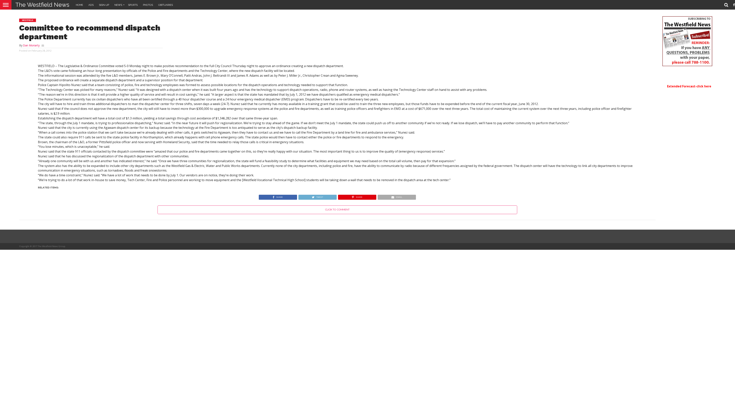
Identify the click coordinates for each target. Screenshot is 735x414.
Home (79, 4)
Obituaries (165, 4)
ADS (91, 4)
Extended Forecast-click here (689, 86)
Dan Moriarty (31, 45)
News (118, 4)
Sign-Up (104, 4)
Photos (148, 4)
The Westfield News (42, 4)
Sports (133, 4)
